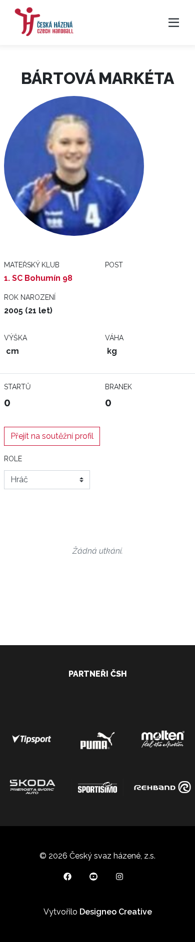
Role (13, 459)
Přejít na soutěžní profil (52, 436)
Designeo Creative (116, 912)
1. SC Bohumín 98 (38, 278)
